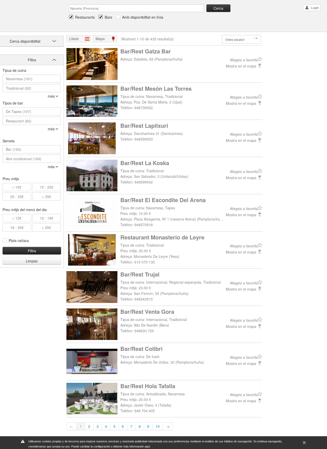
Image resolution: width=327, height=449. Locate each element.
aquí (147, 446)
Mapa (100, 38)
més (51, 96)
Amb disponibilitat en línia (142, 17)
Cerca (218, 8)
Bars (108, 17)
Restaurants (85, 17)
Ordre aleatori (234, 39)
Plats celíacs (19, 240)
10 (158, 426)
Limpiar (32, 260)
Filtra (32, 250)
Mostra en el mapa (241, 65)
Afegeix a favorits (244, 59)
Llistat (74, 38)
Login (315, 7)
